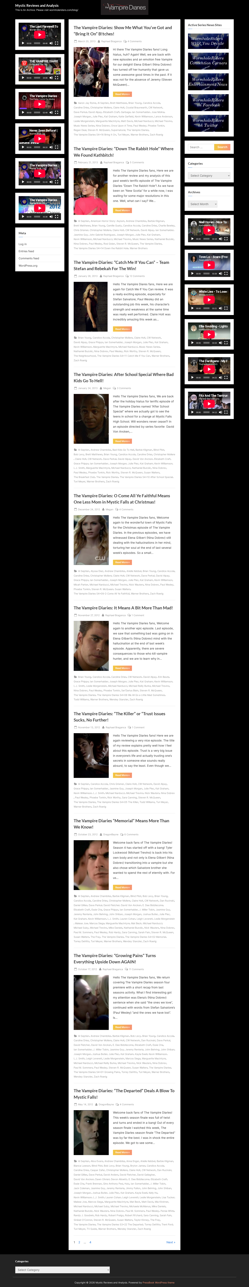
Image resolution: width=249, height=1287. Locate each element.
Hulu (126, 1183)
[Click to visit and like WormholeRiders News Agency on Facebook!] (208, 110)
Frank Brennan (94, 1183)
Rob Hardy (115, 932)
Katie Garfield (126, 116)
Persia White (167, 1210)
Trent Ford (167, 1224)
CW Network (155, 107)
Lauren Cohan (127, 918)
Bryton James (138, 1165)
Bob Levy (79, 454)
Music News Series (84, 125)
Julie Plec (97, 116)
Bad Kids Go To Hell (123, 449)
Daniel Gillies (80, 905)
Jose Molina (157, 112)
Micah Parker (81, 584)
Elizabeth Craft (111, 112)
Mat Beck (136, 923)
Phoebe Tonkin (156, 125)
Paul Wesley (140, 125)
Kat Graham (110, 116)
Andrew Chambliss (136, 220)
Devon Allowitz (119, 1179)
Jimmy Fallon (133, 1188)
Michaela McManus (139, 1206)
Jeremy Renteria (83, 914)
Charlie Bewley (166, 225)
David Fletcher (111, 905)
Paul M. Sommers (83, 932)
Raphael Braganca (111, 41)
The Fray (95, 936)
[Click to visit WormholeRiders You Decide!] (208, 48)
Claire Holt (118, 107)
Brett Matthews (118, 102)
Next (170, 1242)
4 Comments (135, 41)
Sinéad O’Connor (83, 1219)
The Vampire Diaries (138, 130)
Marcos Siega (97, 923)
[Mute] (51, 43)
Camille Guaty (114, 225)
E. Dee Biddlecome (152, 905)
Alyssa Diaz (97, 571)
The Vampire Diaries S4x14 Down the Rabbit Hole (101, 248)
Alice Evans (97, 1161)
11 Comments (136, 969)
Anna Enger (132, 1161)
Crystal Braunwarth (136, 107)
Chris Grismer (81, 230)
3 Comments (124, 388)
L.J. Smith (79, 467)
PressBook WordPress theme (158, 1282)
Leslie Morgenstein (84, 121)
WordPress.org (28, 265)
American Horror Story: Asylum (107, 220)
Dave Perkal (80, 112)
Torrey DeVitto (81, 941)
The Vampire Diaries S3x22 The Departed (120, 1224)
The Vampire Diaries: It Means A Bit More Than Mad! (123, 607)
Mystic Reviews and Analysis (37, 5)
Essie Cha (96, 909)
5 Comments (137, 162)
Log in (23, 244)
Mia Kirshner (161, 1201)
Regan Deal (80, 130)
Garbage (126, 112)
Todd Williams (81, 699)
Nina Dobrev (103, 125)
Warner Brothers (139, 134)
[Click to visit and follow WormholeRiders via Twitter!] (208, 130)
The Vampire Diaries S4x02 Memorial (145, 936)
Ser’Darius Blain (129, 690)
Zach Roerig (156, 134)
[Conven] (208, 68)
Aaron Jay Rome (87, 102)
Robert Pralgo (116, 1215)
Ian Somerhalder (141, 112)
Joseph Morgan (82, 116)
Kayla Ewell (141, 1054)
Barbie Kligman (156, 220)
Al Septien (103, 102)
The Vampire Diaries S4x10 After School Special (146, 477)
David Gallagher (146, 1174)
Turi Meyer (123, 134)
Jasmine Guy (81, 234)
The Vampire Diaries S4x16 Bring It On (95, 134)
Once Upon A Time (121, 125)
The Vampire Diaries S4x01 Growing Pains (97, 1072)
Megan (107, 388)
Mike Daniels (115, 927)
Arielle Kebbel (134, 571)
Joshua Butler (150, 914)
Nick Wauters (136, 584)
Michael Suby (81, 927)
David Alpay (95, 112)
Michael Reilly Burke (140, 685)
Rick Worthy (130, 351)
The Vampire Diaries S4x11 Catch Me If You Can (123, 355)
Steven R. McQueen (99, 130)
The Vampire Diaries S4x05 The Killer (117, 802)
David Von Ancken (143, 458)
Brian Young (135, 102)
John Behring (100, 914)
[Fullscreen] (56, 43)
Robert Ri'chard (133, 1215)
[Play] (23, 43)
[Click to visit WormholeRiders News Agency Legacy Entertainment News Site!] (208, 89)
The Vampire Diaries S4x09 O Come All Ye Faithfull (102, 593)
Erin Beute (163, 676)
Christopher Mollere (101, 107)
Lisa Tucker (168, 1197)
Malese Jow (81, 923)
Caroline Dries (81, 107)
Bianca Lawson (82, 1165)
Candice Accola (151, 102)
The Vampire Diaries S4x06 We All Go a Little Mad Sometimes (131, 695)
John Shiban (116, 914)
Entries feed (26, 251)
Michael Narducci (143, 121)
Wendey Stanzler (118, 699)
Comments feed (29, 258)
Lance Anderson (163, 116)
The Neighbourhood (85, 355)
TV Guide (92, 1228)
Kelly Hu (153, 1192)
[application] (40, 35)
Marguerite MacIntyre (108, 121)
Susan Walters (152, 472)
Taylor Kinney (141, 1219)
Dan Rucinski (167, 900)
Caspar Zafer (97, 1170)
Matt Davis (127, 121)
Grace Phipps (95, 342)
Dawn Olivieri (102, 1179)
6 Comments (131, 834)
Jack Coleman (81, 1188)
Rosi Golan (109, 243)
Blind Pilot (158, 449)
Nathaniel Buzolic (164, 239)
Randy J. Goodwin (84, 1215)
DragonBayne (110, 834)
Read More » (123, 94)
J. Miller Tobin (146, 909)
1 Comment (138, 615)
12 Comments (137, 276)
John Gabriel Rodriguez (102, 234)
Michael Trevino (163, 121)
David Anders (110, 1174)
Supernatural (118, 130)
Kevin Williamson (144, 116)
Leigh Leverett (145, 918)
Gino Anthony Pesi (113, 1183)
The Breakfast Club (84, 477)
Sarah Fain (144, 932)
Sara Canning (129, 797)
